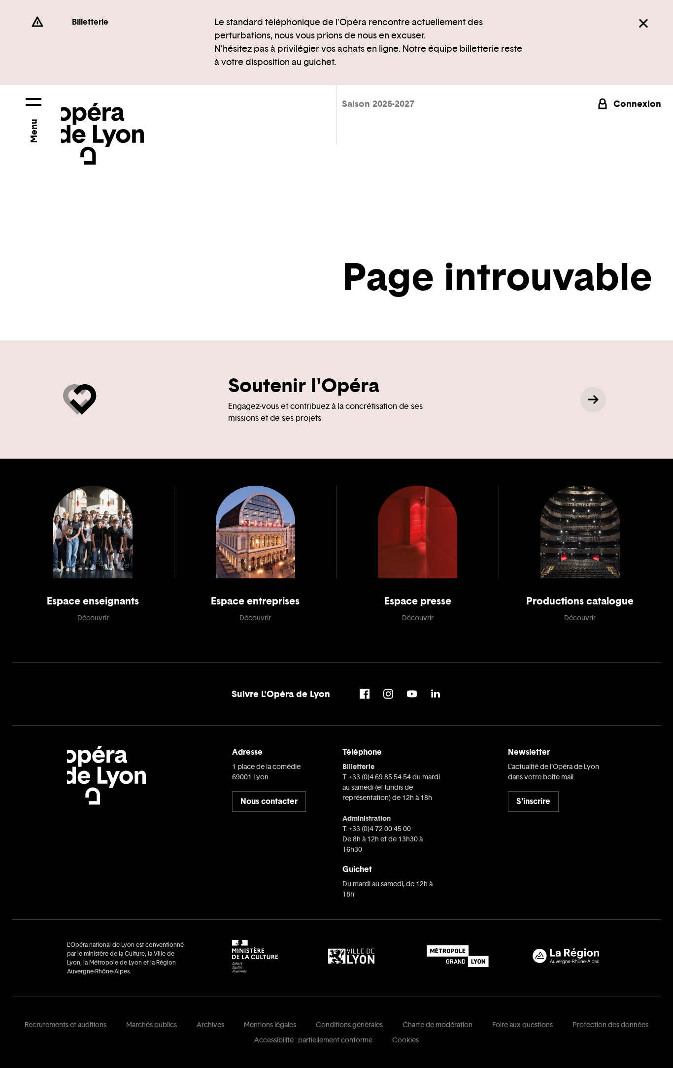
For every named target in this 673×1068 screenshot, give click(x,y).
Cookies (405, 1040)
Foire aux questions (522, 1025)
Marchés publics (151, 1025)
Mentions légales (270, 1025)
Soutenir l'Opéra (303, 385)
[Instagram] (388, 694)
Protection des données (610, 1025)
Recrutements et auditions (65, 1025)
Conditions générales (349, 1025)
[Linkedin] (435, 694)
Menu (33, 131)
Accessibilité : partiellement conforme (313, 1040)
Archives (210, 1025)
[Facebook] (364, 694)
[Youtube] (412, 694)
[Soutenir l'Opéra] (593, 399)
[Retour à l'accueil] (102, 125)
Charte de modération (437, 1025)
